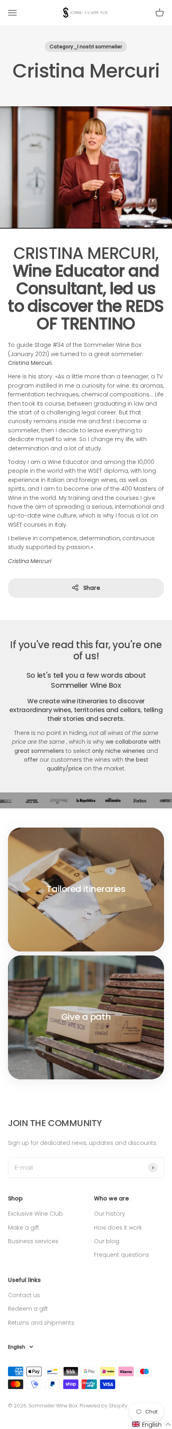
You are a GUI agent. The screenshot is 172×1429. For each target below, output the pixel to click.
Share (91, 588)
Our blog (106, 1241)
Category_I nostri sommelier (86, 46)
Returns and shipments (41, 1323)
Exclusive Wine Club (35, 1214)
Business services (33, 1241)
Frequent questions (121, 1255)
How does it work (118, 1228)
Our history (109, 1214)
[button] (151, 1424)
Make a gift (23, 1228)
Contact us (24, 1295)
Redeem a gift (28, 1309)
